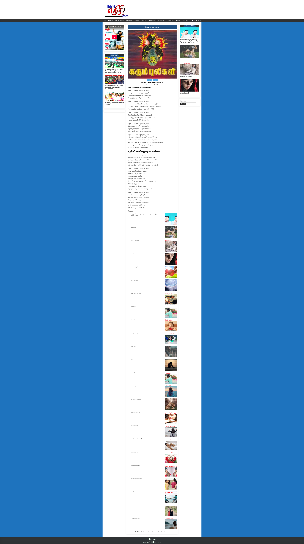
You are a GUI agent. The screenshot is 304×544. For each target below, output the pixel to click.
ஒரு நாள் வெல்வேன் (135, 240)
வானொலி (110, 20)
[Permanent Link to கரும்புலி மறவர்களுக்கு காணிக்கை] (152, 54)
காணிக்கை (158, 531)
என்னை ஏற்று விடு (134, 452)
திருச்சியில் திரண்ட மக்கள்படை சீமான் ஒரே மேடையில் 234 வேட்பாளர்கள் (114, 87)
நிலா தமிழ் (155, 80)
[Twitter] (192, 20)
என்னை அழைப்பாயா (135, 465)
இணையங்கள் (152, 20)
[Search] (200, 20)
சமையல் (178, 20)
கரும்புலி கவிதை (152, 531)
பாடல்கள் (144, 20)
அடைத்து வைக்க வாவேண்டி (137, 478)
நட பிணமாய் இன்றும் (135, 518)
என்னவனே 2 (133, 306)
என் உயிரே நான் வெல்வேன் (136, 438)
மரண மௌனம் (134, 253)
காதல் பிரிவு (133, 346)
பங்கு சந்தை (185, 20)
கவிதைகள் (170, 20)
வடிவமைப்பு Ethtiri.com (152, 542)
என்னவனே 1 (133, 372)
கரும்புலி (141, 135)
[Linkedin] (196, 20)
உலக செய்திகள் (161, 20)
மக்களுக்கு (136, 95)
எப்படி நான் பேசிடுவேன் (136, 333)
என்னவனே (133, 505)
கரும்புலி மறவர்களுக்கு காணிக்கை (152, 82)
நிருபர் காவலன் (149, 84)
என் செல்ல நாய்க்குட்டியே (136, 399)
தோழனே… (133, 491)
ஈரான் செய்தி (129, 20)
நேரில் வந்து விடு (134, 425)
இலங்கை (137, 20)
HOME (105, 20)
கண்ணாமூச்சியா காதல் (136, 293)
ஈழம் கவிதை (142, 531)
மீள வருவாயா (133, 227)
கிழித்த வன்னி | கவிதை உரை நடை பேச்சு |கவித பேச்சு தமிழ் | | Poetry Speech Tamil (189, 41)
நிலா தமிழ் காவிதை (165, 531)
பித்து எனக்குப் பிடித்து (135, 412)
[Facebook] (194, 20)
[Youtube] (198, 20)
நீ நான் (132, 359)
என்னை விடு (133, 386)
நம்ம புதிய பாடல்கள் (119, 20)
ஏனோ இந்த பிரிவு (134, 280)
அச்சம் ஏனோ (133, 319)
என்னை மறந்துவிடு (135, 267)
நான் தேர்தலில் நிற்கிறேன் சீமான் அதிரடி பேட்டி (114, 103)
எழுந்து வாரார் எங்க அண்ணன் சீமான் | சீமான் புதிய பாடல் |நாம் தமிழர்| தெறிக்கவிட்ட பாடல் (114, 70)
